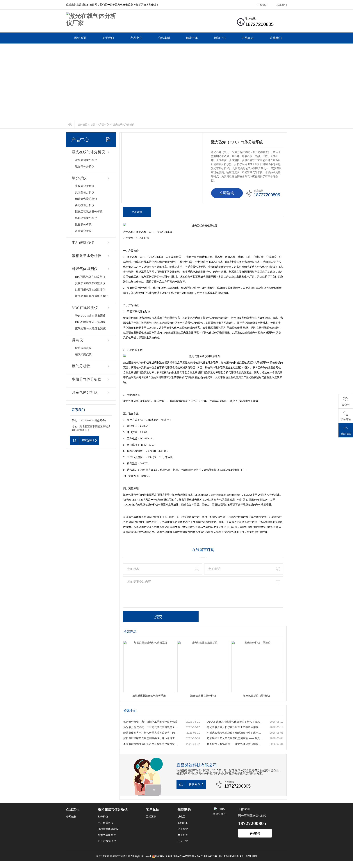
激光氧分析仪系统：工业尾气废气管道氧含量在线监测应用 (151, 727)
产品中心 (136, 37)
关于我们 (108, 37)
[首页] (70, 124)
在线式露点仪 (83, 354)
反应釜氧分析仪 (84, 192)
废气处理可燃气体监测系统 (91, 296)
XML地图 (251, 856)
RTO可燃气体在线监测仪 (90, 276)
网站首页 (80, 37)
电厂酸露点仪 (83, 242)
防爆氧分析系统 (84, 185)
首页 (92, 124)
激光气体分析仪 (84, 166)
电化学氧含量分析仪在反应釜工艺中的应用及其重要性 (234, 727)
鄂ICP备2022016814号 (231, 856)
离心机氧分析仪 (84, 205)
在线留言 (262, 4)
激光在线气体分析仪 (123, 124)
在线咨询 (255, 833)
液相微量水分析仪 (86, 256)
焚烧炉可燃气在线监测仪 (90, 283)
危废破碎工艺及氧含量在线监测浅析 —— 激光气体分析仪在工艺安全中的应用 (234, 738)
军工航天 (183, 835)
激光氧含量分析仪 (86, 160)
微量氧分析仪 (83, 224)
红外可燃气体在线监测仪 (90, 289)
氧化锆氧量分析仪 (86, 218)
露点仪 (77, 340)
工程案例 (151, 816)
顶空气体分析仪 (85, 392)
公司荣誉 (71, 816)
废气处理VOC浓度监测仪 (90, 328)
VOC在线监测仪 (85, 308)
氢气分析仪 (81, 366)
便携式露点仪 (83, 348)
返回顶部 (345, 433)
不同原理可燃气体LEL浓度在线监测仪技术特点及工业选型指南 (151, 744)
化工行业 (183, 829)
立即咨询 (227, 193)
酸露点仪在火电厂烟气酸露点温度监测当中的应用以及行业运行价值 (151, 732)
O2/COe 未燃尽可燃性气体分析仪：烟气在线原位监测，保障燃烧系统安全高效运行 (234, 721)
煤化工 (181, 816)
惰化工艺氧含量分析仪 (89, 211)
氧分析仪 (79, 178)
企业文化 (72, 809)
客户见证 (152, 809)
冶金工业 (183, 841)
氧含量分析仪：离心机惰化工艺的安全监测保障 (150, 721)
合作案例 (164, 37)
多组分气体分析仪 (86, 379)
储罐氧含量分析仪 (86, 198)
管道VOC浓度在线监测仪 (90, 315)
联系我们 (282, 4)
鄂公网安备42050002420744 (201, 856)
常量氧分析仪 (83, 230)
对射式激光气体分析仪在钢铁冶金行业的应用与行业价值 (234, 732)
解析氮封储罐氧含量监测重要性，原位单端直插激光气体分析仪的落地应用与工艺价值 (151, 738)
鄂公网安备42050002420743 (170, 856)
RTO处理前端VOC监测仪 (90, 322)
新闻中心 (220, 37)
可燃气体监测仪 (85, 269)
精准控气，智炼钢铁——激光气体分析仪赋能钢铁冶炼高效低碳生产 (234, 744)
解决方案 (192, 37)
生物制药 (184, 809)
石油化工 (183, 823)
